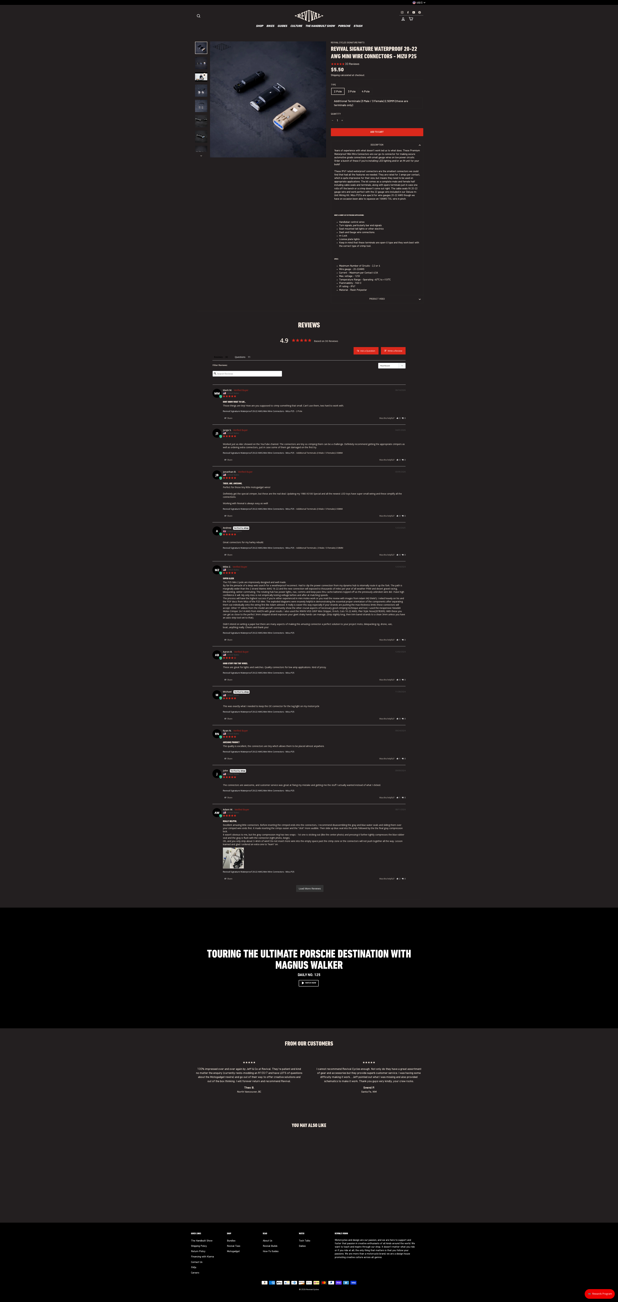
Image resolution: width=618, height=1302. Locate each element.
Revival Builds (270, 1246)
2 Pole (338, 91)
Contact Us (196, 1262)
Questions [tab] (240, 357)
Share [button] (229, 418)
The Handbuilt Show (320, 26)
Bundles (231, 1241)
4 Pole (366, 91)
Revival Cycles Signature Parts (348, 43)
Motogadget (233, 1251)
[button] (398, 418)
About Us (267, 1241)
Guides (282, 26)
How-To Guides (271, 1251)
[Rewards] (600, 1294)
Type (333, 85)
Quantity (336, 114)
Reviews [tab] (218, 357)
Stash (357, 26)
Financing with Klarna (202, 1257)
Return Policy (198, 1251)
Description (377, 145)
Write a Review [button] (395, 350)
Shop (259, 26)
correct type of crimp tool (357, 246)
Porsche (344, 26)
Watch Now (310, 983)
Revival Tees (233, 1246)
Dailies (302, 1246)
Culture (296, 26)
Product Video (377, 299)
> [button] (309, 888)
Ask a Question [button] (367, 350)
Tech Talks (304, 1241)
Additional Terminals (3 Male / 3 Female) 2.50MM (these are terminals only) (371, 103)
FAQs (193, 1267)
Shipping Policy (199, 1246)
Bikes (270, 26)
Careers (195, 1273)
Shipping (335, 75)
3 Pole (352, 91)
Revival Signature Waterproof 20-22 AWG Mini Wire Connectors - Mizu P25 (258, 411)
